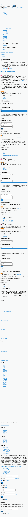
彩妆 (4, 366)
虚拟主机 (5, 384)
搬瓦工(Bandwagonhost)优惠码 (6, 311)
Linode (7, 33)
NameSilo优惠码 (4, 338)
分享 (4, 97)
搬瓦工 (7, 31)
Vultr (7, 32)
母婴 (4, 383)
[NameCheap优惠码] (7, 319)
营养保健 (5, 382)
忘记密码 (7, 480)
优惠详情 (19, 137)
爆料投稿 (5, 38)
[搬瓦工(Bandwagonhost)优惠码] (7, 309)
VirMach (21, 7)
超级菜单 (5, 13)
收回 (7, 88)
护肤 (4, 365)
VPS (4, 367)
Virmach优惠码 (6, 451)
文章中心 (5, 439)
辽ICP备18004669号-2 (5, 466)
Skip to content (3, 9)
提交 (2, 128)
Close (2, 515)
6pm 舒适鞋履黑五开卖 (9, 155)
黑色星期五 (8, 14)
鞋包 (4, 369)
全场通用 (5, 370)
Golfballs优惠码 (4, 351)
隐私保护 (5, 432)
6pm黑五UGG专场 (8, 71)
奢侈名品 (5, 371)
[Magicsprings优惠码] (7, 359)
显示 (16, 494)
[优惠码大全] (6, 3)
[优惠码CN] (6, 419)
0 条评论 (5, 98)
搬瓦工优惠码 (6, 447)
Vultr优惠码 (3, 329)
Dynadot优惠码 (6, 453)
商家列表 (5, 34)
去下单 (2, 135)
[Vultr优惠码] (7, 328)
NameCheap (17, 7)
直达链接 (2, 91)
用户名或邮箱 (3, 476)
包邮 (4, 376)
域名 (4, 374)
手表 (4, 375)
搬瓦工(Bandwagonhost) (9, 7)
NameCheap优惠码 (4, 320)
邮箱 (1, 492)
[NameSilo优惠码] (7, 337)
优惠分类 (5, 36)
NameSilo (2, 8)
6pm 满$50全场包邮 (7, 221)
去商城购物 (3, 54)
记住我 (3, 480)
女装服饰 (5, 379)
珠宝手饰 (5, 378)
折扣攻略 (5, 37)
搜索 (14, 6)
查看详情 (24, 80)
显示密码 (17, 478)
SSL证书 (5, 380)
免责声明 (5, 434)
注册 (6, 485)
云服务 (4, 386)
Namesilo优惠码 (6, 449)
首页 (4, 12)
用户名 (2, 489)
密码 (1, 478)
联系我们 (5, 431)
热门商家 (5, 30)
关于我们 (5, 430)
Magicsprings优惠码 (4, 360)
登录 (4, 49)
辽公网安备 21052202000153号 (15, 466)
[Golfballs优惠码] (7, 350)
